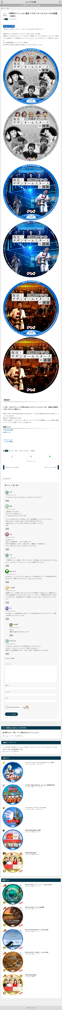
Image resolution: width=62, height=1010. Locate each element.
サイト (6, 698)
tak (10, 608)
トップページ (11, 736)
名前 (7, 685)
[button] (12, 456)
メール (7, 691)
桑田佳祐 (33, 450)
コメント (8, 664)
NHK (16, 450)
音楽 (6, 19)
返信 (7, 500)
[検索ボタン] (60, 2)
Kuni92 (15, 624)
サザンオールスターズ (24, 450)
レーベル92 (31, 2)
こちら (37, 44)
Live (12, 450)
